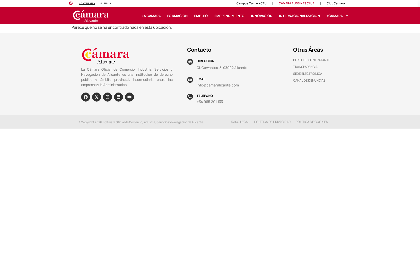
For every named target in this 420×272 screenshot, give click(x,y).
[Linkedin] (118, 97)
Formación (177, 15)
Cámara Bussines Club (297, 3)
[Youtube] (129, 97)
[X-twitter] (96, 97)
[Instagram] (107, 97)
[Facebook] (85, 97)
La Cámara (151, 15)
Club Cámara (336, 3)
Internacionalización (299, 15)
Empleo (201, 15)
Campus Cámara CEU (251, 3)
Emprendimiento (229, 15)
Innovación (261, 15)
